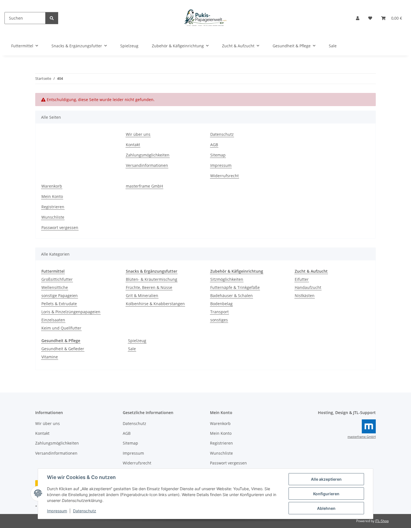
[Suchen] (51, 18)
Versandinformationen (147, 165)
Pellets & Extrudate (59, 303)
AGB (214, 144)
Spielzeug (137, 340)
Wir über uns (138, 134)
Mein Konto (52, 196)
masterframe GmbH (144, 186)
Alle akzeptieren (326, 479)
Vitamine (49, 356)
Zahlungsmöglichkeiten (147, 155)
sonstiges (219, 320)
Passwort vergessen (59, 227)
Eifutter (302, 279)
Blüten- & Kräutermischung (151, 279)
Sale (132, 348)
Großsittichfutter (57, 279)
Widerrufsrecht (224, 175)
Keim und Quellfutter (61, 328)
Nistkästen (305, 295)
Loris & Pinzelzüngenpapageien (70, 311)
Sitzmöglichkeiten (226, 279)
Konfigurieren (326, 493)
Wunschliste (52, 217)
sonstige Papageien (59, 295)
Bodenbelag (221, 303)
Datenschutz (84, 510)
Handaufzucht (308, 287)
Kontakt (133, 144)
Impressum (57, 510)
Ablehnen (326, 508)
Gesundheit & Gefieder (62, 348)
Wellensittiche (54, 287)
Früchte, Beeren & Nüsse (149, 287)
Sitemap (218, 155)
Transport (219, 311)
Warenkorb (51, 186)
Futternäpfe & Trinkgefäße (235, 287)
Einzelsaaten (53, 320)
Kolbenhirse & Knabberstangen (155, 303)
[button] (357, 18)
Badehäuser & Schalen (231, 295)
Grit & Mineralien (142, 295)
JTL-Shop (382, 520)
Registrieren (52, 206)
